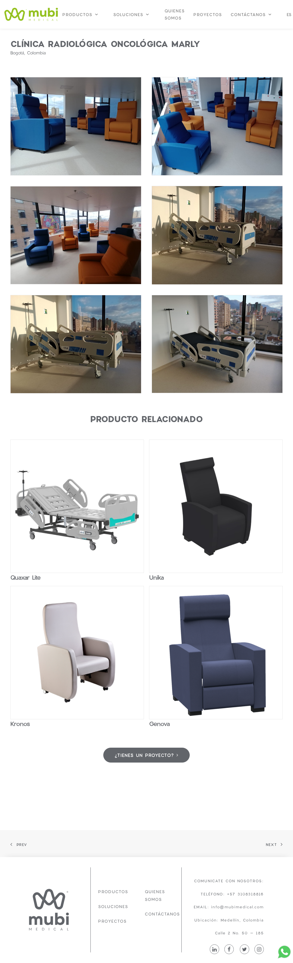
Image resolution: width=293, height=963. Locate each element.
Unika (156, 577)
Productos (113, 891)
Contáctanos (162, 913)
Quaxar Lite (25, 577)
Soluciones (113, 906)
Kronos (20, 723)
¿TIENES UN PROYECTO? (144, 755)
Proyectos (112, 921)
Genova (159, 723)
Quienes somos (155, 895)
